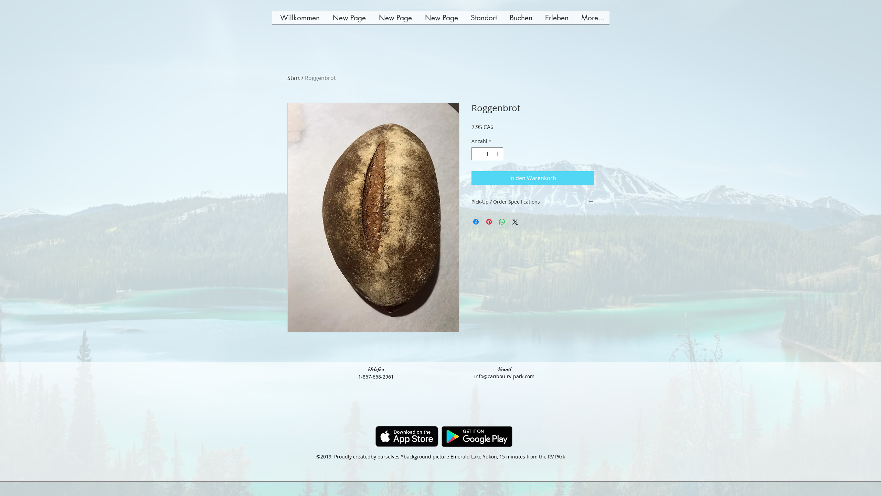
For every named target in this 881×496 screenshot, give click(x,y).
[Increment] (497, 154)
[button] (520, 20)
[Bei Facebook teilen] (476, 222)
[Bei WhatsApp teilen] (502, 222)
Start (293, 78)
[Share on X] (515, 222)
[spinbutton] (487, 154)
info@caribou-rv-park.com (504, 376)
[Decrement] (477, 154)
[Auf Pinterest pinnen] (489, 222)
